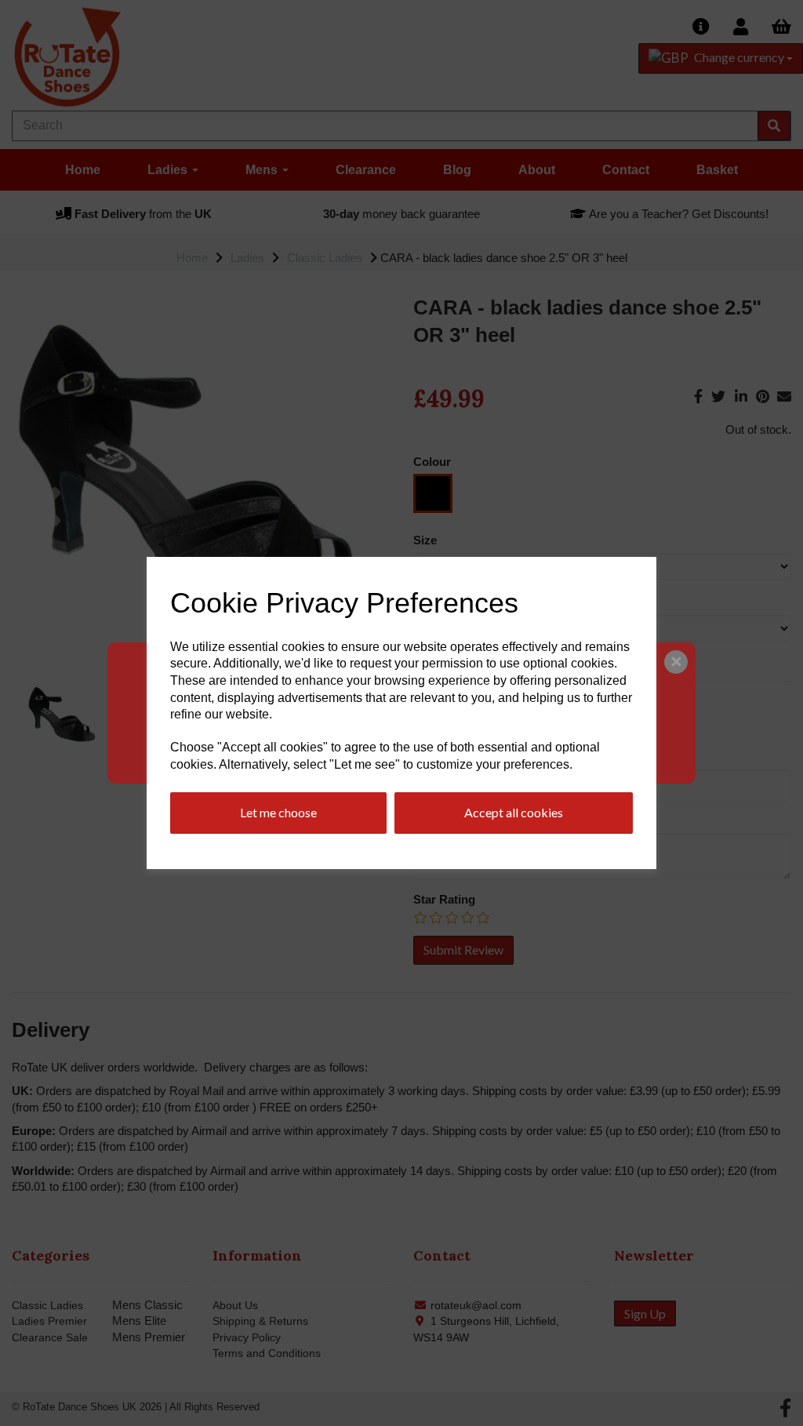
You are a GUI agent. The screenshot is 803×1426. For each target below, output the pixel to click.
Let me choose (278, 812)
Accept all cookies (513, 812)
